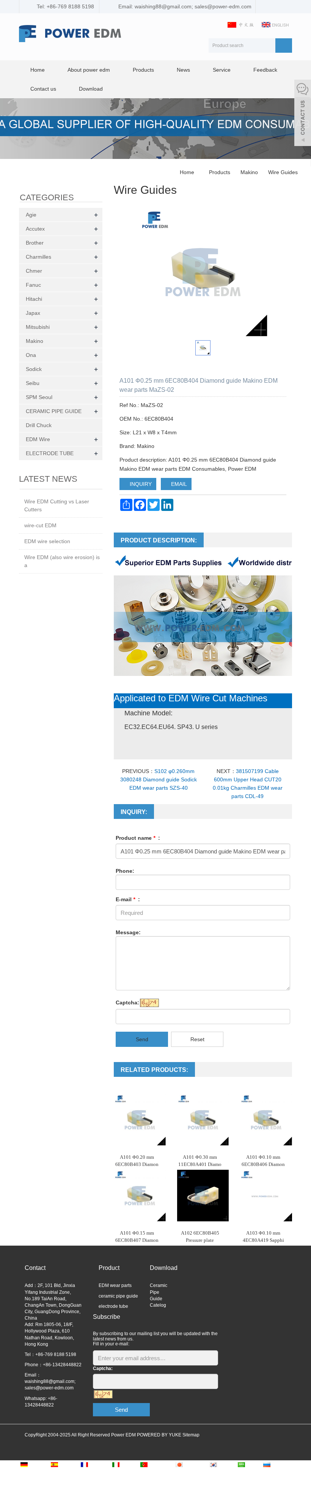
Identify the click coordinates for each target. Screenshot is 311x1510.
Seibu (32, 383)
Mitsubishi (38, 327)
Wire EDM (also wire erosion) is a (62, 561)
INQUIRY (140, 484)
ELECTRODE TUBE (50, 453)
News (183, 70)
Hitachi (34, 299)
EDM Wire (38, 439)
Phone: (125, 871)
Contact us (43, 89)
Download (91, 89)
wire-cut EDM (40, 525)
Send (142, 1039)
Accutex (35, 229)
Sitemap (190, 1435)
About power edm (89, 70)
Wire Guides (282, 172)
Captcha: (127, 1002)
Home (37, 70)
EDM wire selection (47, 541)
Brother (35, 243)
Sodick (34, 369)
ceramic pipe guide (118, 1296)
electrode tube (113, 1306)
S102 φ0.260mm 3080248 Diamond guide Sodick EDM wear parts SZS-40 (158, 779)
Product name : (138, 838)
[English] (276, 24)
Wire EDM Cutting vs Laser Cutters (56, 505)
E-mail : (128, 899)
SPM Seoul (39, 397)
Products (143, 70)
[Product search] (283, 45)
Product (109, 1268)
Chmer (34, 271)
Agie (31, 215)
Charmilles (38, 257)
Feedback (265, 70)
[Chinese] (241, 24)
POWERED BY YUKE (159, 1435)
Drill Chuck (39, 425)
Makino (249, 172)
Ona (31, 355)
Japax (33, 313)
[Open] (302, 114)
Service (222, 70)
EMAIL (178, 484)
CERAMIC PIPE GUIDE (54, 411)
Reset (197, 1039)
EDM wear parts (115, 1285)
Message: (128, 932)
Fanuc (33, 285)
